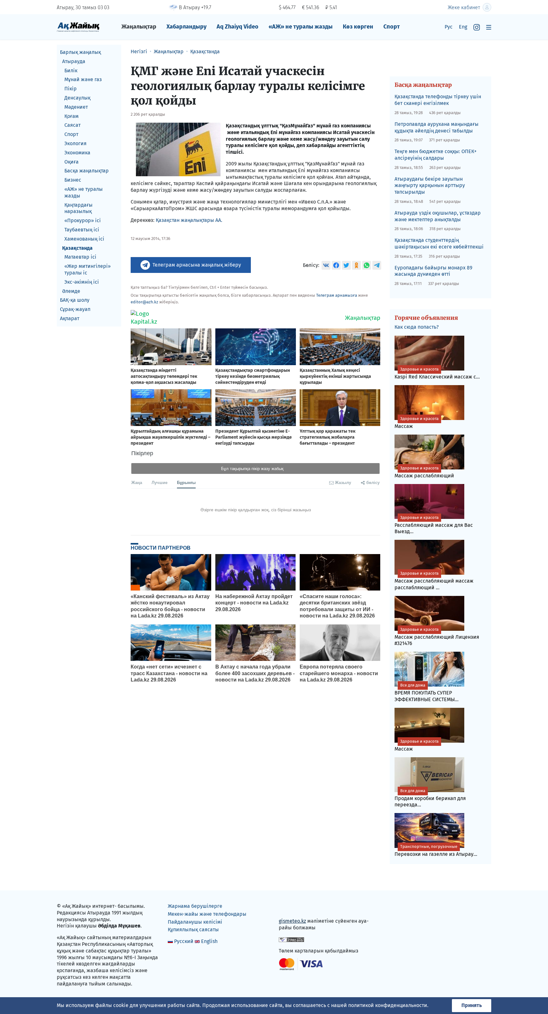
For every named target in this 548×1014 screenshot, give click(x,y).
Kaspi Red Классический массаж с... (437, 373)
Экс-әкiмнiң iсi (81, 282)
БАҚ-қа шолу (74, 300)
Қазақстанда (77, 248)
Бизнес (72, 180)
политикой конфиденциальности (387, 1005)
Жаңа (136, 482)
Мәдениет (76, 107)
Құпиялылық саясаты (193, 930)
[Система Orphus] (291, 939)
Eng (463, 27)
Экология (75, 143)
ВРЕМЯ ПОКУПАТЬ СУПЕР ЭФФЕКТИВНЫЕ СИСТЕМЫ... (427, 692)
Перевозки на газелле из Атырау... (436, 850)
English (209, 941)
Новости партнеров (161, 547)
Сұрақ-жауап (75, 309)
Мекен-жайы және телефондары (207, 914)
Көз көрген (358, 26)
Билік (70, 71)
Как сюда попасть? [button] (417, 327)
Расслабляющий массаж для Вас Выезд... (434, 525)
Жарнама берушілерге (195, 906)
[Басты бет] (78, 27)
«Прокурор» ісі (82, 220)
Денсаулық (77, 98)
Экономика (77, 153)
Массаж (417, 422)
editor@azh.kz (144, 302)
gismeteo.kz (292, 921)
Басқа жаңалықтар (86, 171)
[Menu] (488, 27)
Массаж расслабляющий (424, 472)
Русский (183, 941)
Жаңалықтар (138, 26)
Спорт (391, 26)
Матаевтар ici (80, 257)
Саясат (72, 125)
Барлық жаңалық (80, 52)
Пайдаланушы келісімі (195, 922)
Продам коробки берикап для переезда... (430, 798)
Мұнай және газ (83, 79)
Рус (449, 27)
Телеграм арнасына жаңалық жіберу (197, 265)
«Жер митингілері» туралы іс (87, 269)
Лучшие (159, 482)
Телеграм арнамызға (336, 295)
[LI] (293, 908)
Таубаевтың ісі (81, 230)
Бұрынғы (186, 482)
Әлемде (71, 291)
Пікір (70, 89)
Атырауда (73, 61)
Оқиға (71, 162)
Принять (471, 1005)
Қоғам (71, 116)
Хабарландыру (186, 26)
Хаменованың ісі (84, 239)
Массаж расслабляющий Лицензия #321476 (437, 637)
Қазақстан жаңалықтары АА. (189, 220)
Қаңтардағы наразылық (78, 208)
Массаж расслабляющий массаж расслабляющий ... (434, 581)
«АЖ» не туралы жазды (301, 26)
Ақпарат (69, 318)
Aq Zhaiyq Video (237, 26)
